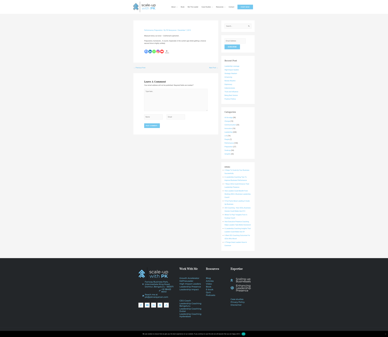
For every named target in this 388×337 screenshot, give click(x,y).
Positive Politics (230, 99)
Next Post (213, 68)
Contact (231, 7)
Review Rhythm (230, 81)
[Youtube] (162, 50)
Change (227, 121)
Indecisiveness (230, 88)
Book (182, 7)
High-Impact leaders (232, 70)
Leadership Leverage (232, 66)
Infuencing (228, 77)
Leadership (228, 132)
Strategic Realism (231, 73)
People (227, 139)
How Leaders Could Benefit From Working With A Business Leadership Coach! (238, 194)
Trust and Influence (231, 92)
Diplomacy (228, 84)
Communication (230, 125)
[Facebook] (146, 50)
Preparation (158, 30)
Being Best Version (231, 95)
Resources (219, 7)
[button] (245, 7)
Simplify (227, 154)
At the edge (228, 117)
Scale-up (228, 150)
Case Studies (206, 7)
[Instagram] (158, 50)
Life (226, 136)
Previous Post (139, 68)
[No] (385, 334)
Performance (148, 30)
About (173, 7)
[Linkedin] (150, 50)
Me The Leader (193, 7)
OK (244, 334)
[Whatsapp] (154, 50)
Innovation (228, 128)
